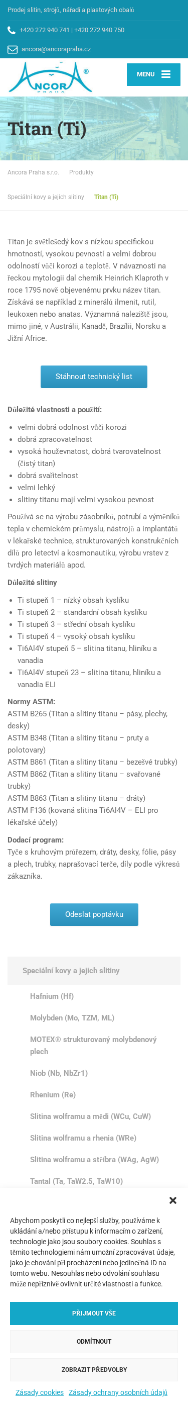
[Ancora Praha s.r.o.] (51, 77)
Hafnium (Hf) (52, 996)
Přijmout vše (94, 1313)
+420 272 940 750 (99, 30)
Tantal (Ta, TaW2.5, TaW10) (76, 1181)
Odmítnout (94, 1341)
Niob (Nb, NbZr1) (59, 1073)
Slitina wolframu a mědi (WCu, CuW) (90, 1116)
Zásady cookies (40, 1392)
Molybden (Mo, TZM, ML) (72, 1017)
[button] (173, 1200)
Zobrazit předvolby (94, 1369)
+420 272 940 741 (45, 30)
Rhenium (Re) (53, 1094)
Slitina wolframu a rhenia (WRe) (83, 1138)
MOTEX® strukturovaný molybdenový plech (93, 1045)
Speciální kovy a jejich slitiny (71, 970)
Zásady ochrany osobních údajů (118, 1392)
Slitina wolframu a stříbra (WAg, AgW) (94, 1159)
